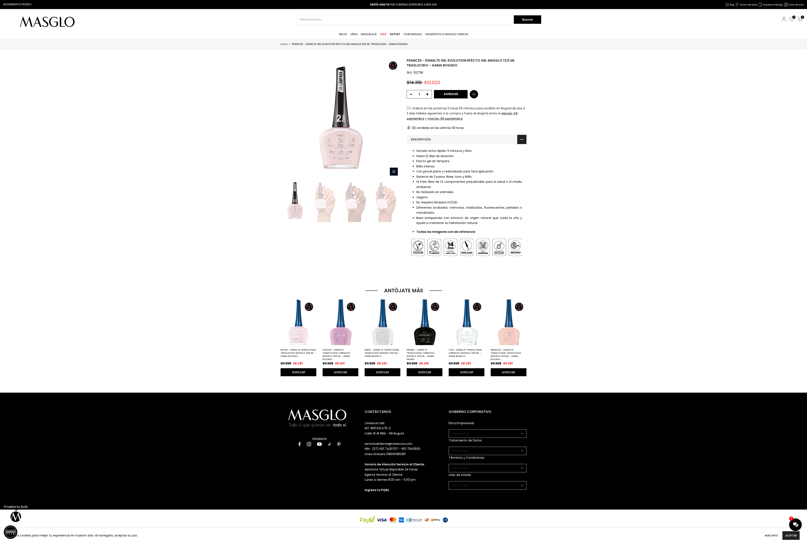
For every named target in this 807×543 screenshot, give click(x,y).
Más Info (771, 536)
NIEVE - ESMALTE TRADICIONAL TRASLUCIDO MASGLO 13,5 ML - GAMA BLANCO (382, 353)
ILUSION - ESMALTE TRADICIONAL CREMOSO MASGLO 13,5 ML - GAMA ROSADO (336, 354)
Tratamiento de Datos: (465, 440)
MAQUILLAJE (369, 34)
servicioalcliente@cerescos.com (388, 444)
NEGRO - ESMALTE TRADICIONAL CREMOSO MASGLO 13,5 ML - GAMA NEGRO (420, 354)
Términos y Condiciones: (467, 458)
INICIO (343, 34)
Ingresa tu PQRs (377, 490)
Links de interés (460, 475)
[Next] (393, 118)
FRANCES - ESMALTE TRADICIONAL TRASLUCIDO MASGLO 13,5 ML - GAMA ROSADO (506, 354)
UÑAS (354, 34)
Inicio (284, 44)
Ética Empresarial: (461, 423)
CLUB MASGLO (413, 34)
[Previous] (287, 118)
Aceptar (791, 535)
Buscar (527, 19)
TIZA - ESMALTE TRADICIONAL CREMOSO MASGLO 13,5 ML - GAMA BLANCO (465, 353)
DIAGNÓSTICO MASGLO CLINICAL (446, 34)
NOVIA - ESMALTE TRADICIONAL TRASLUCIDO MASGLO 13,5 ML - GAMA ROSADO (298, 353)
